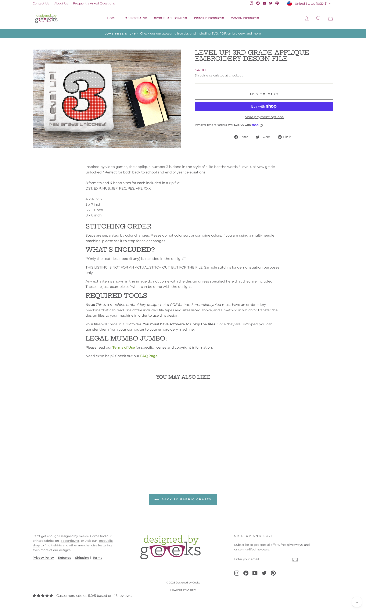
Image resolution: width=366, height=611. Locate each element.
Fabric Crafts (135, 18)
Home (111, 18)
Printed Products (209, 18)
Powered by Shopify (183, 589)
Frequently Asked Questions (94, 3)
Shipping (201, 75)
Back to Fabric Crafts (186, 499)
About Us (61, 3)
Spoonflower (70, 540)
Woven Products (245, 18)
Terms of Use (123, 347)
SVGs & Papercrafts (170, 18)
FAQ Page (149, 356)
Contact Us (41, 3)
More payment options (264, 117)
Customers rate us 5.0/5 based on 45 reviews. (94, 596)
